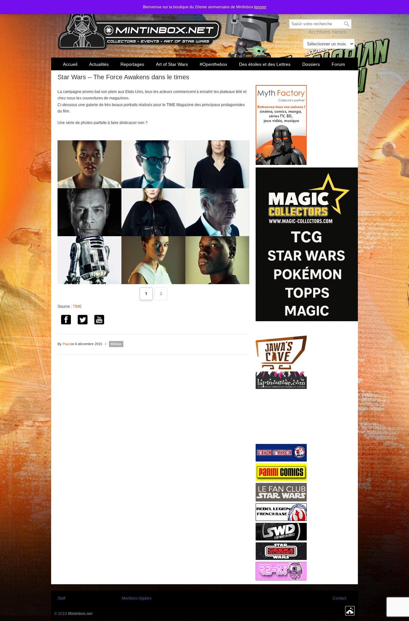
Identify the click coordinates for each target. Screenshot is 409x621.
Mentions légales (136, 598)
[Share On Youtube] (99, 321)
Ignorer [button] (260, 7)
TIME (77, 306)
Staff (61, 598)
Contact (339, 598)
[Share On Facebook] (66, 321)
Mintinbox (140, 26)
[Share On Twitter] (82, 321)
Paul (66, 344)
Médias (116, 344)
